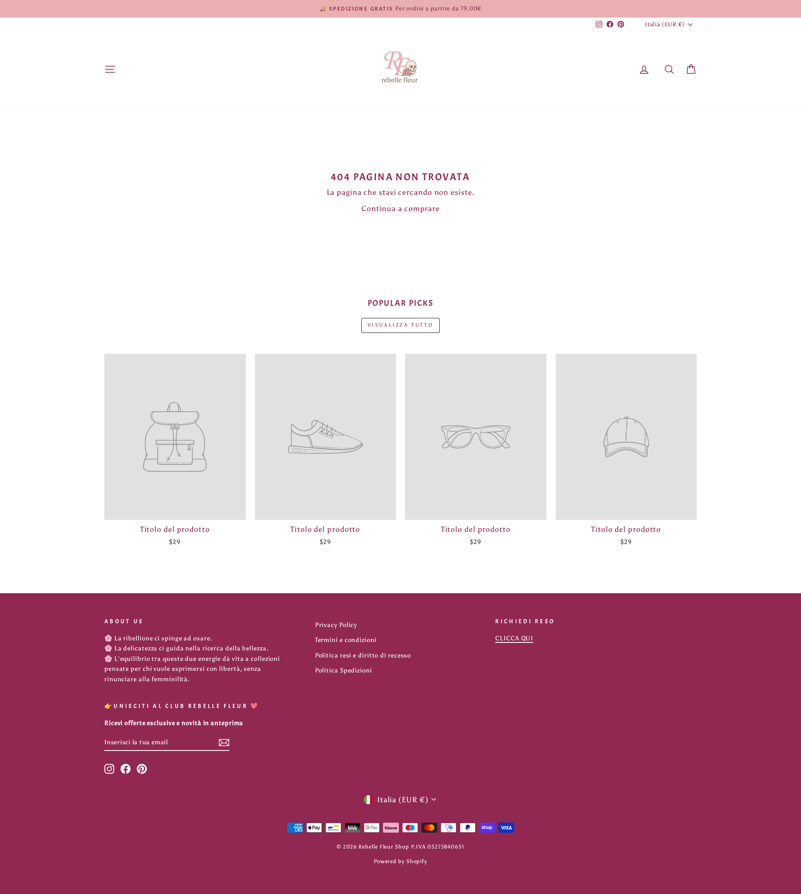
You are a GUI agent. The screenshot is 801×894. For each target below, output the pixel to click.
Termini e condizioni (346, 640)
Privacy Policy (336, 625)
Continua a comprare (400, 208)
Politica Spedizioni (343, 670)
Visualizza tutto (401, 325)
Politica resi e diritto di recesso (363, 655)
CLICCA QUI (514, 638)
